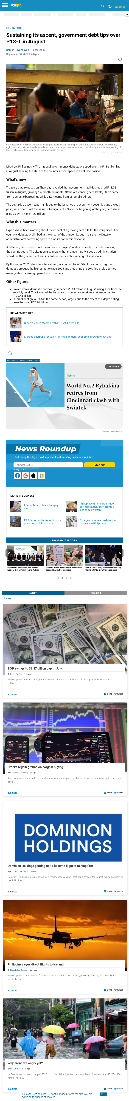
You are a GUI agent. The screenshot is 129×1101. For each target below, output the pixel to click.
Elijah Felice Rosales (18, 970)
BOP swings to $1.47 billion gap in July (35, 668)
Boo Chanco (15, 1069)
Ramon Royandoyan (17, 49)
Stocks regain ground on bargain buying (35, 767)
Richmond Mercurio (18, 773)
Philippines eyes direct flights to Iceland (36, 964)
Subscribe (120, 7)
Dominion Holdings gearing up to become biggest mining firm (50, 866)
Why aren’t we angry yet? (25, 1063)
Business (13, 28)
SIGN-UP (100, 464)
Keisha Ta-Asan (16, 674)
